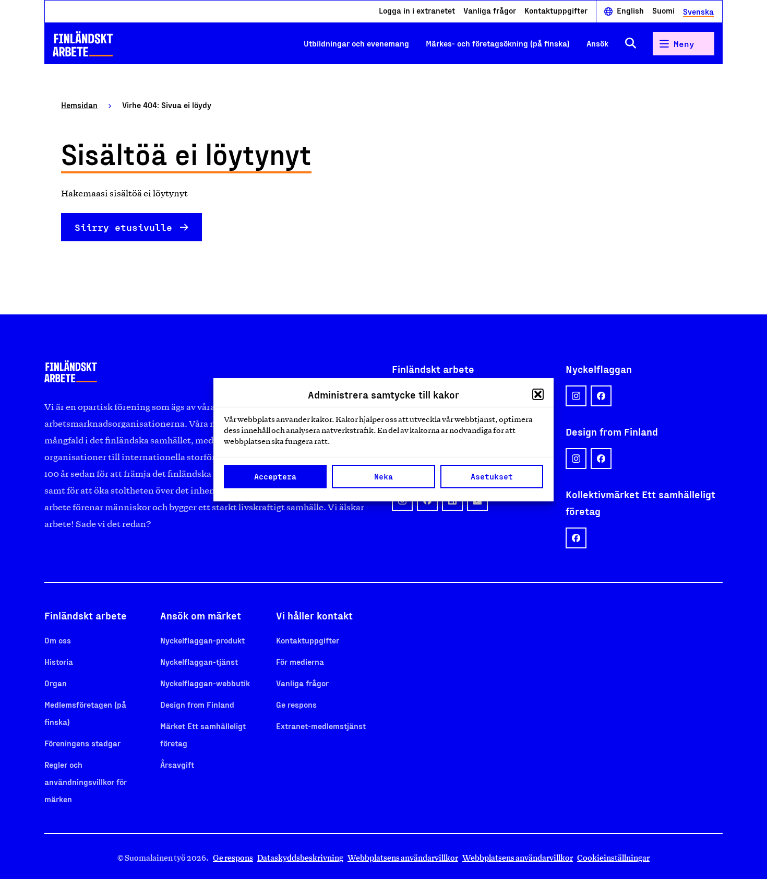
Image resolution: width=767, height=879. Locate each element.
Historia (58, 661)
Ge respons (296, 704)
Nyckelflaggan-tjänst (199, 661)
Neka (383, 476)
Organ (55, 683)
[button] (538, 394)
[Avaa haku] (630, 43)
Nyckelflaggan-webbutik (205, 683)
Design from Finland (197, 704)
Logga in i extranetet (417, 11)
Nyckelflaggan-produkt (202, 640)
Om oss (57, 640)
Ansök (597, 43)
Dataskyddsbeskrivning (300, 858)
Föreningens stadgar (82, 743)
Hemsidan (79, 105)
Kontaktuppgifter (556, 11)
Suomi (663, 11)
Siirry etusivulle (123, 226)
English (630, 11)
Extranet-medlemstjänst (321, 726)
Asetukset (492, 476)
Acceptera (275, 476)
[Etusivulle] (83, 43)
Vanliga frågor (489, 11)
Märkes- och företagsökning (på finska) (498, 43)
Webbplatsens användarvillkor (402, 858)
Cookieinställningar (613, 858)
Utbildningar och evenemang (356, 43)
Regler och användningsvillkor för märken (85, 781)
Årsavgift (177, 764)
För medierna (300, 661)
